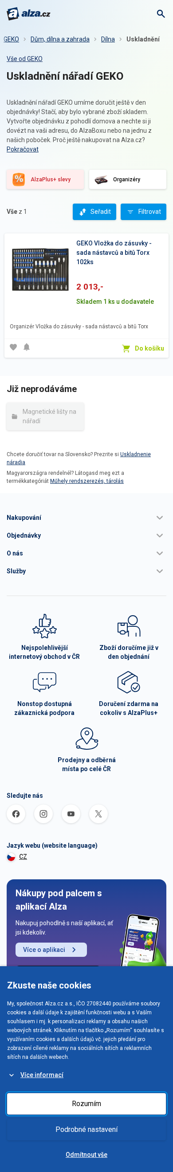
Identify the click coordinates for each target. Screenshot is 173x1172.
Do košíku (149, 348)
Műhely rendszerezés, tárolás (87, 481)
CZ (23, 856)
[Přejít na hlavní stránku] (29, 13)
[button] (86, 517)
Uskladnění (143, 39)
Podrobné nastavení (86, 1129)
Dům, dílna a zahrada (60, 39)
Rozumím (86, 1103)
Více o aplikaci (44, 949)
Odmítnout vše (86, 1154)
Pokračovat (23, 149)
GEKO (11, 39)
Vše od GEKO (25, 58)
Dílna (108, 39)
